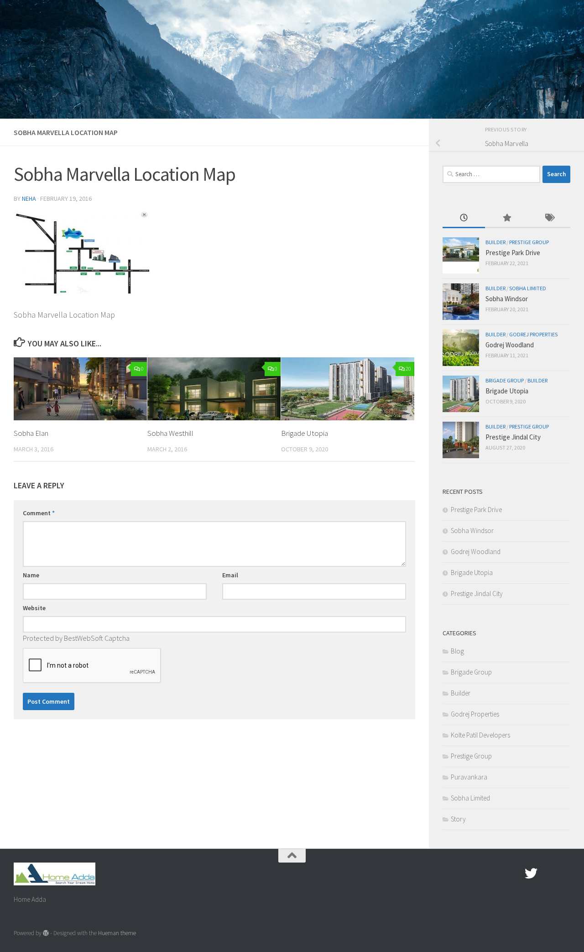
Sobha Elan (31, 433)
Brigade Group (504, 380)
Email (230, 575)
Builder (495, 242)
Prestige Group (529, 242)
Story (458, 819)
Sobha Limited (527, 288)
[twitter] (531, 873)
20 (408, 368)
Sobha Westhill (170, 433)
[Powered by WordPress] (46, 933)
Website (34, 608)
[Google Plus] (547, 873)
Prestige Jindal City (513, 437)
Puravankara (469, 777)
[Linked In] (564, 873)
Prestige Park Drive (512, 252)
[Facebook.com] (514, 873)
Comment (39, 513)
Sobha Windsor (506, 298)
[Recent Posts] (464, 218)
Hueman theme (117, 933)
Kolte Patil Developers (480, 735)
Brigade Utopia (304, 433)
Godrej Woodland (509, 344)
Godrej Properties (533, 334)
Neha (29, 198)
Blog (457, 651)
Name (31, 575)
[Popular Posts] (506, 218)
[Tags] (549, 218)
